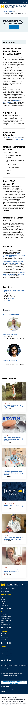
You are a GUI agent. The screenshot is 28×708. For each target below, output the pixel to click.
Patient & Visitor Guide (6, 620)
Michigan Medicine (6, 594)
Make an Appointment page (15, 137)
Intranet (3, 657)
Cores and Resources (6, 639)
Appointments (14, 26)
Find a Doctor (4, 614)
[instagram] (4, 608)
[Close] (25, 697)
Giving (2, 603)
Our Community (4, 651)
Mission (3, 599)
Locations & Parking (5, 618)
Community (3, 601)
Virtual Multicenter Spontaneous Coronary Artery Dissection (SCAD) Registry (14, 255)
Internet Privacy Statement (8, 704)
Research (4, 631)
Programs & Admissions (6, 649)
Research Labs (4, 635)
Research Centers (5, 637)
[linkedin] (7, 643)
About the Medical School (6, 655)
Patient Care (4, 612)
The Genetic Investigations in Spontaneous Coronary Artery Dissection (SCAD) (13, 261)
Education (4, 646)
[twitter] (7, 608)
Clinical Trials (4, 633)
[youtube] (10, 608)
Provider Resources (5, 624)
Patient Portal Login (5, 622)
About (2, 597)
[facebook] (2, 608)
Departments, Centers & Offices (8, 653)
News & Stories (4, 605)
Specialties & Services (6, 616)
